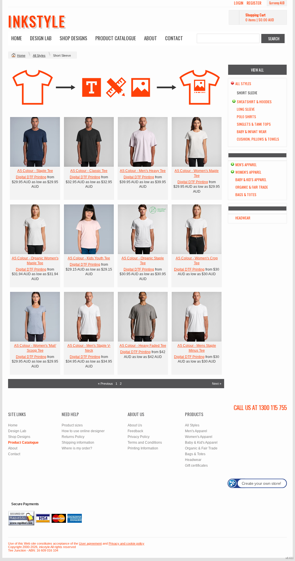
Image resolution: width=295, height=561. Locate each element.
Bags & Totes (245, 194)
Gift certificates (196, 466)
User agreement (90, 543)
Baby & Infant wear (251, 131)
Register (254, 3)
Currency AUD (277, 3)
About (150, 38)
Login (238, 3)
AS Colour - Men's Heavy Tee (143, 171)
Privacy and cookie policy (126, 543)
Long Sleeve (246, 109)
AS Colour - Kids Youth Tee (89, 258)
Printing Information (143, 448)
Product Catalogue (115, 38)
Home (16, 38)
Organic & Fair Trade (251, 187)
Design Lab (41, 38)
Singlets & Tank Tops (254, 124)
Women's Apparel (248, 172)
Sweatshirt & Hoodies (254, 101)
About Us (135, 425)
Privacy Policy (139, 437)
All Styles (39, 55)
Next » (216, 383)
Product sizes (72, 425)
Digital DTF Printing (31, 177)
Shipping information (78, 443)
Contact (174, 38)
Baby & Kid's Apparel (250, 179)
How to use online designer (83, 431)
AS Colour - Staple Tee (35, 171)
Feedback (135, 431)
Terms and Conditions (145, 443)
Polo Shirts (246, 116)
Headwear (242, 217)
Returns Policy (73, 437)
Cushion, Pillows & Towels (258, 139)
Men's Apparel (246, 164)
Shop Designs (73, 38)
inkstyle (36, 20)
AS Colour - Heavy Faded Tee (143, 346)
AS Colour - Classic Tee (88, 171)
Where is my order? (77, 448)
